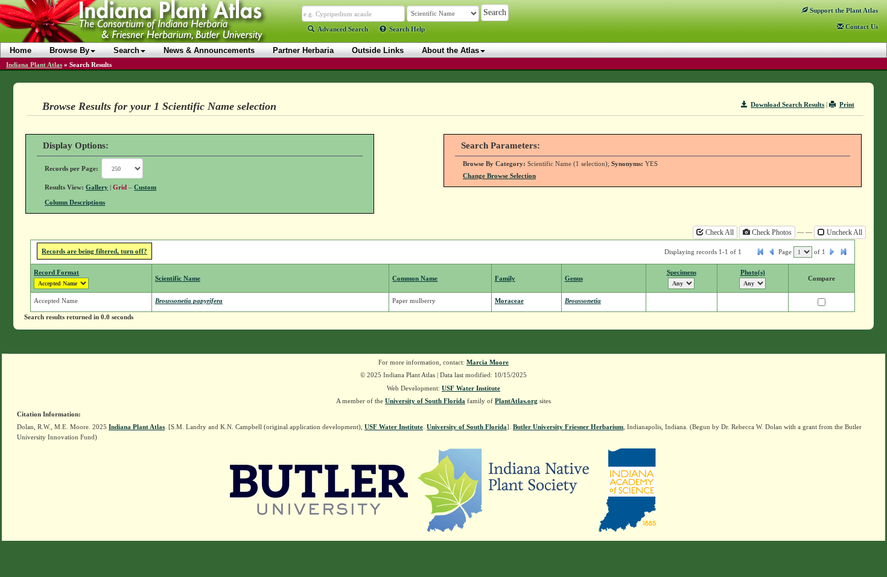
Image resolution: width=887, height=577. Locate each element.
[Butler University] (319, 489)
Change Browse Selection (499, 175)
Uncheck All (843, 232)
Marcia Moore (487, 362)
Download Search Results (787, 104)
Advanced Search (342, 29)
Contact (861, 26)
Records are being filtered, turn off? (94, 251)
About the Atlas (450, 50)
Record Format (56, 272)
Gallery (97, 187)
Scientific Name (177, 278)
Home (20, 50)
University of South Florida (425, 400)
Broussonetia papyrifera (189, 300)
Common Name (414, 278)
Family (505, 278)
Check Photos (771, 232)
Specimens (681, 272)
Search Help (407, 29)
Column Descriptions (75, 202)
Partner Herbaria (303, 50)
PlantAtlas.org (516, 400)
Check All (719, 232)
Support (843, 10)
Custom (145, 187)
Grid (120, 187)
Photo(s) (752, 272)
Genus (574, 278)
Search (126, 50)
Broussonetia (583, 300)
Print (846, 104)
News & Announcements (209, 50)
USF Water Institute (471, 388)
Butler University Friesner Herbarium (568, 426)
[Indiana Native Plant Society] (504, 489)
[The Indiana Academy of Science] (627, 489)
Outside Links (378, 50)
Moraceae (509, 300)
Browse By (69, 50)
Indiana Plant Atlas (34, 64)
